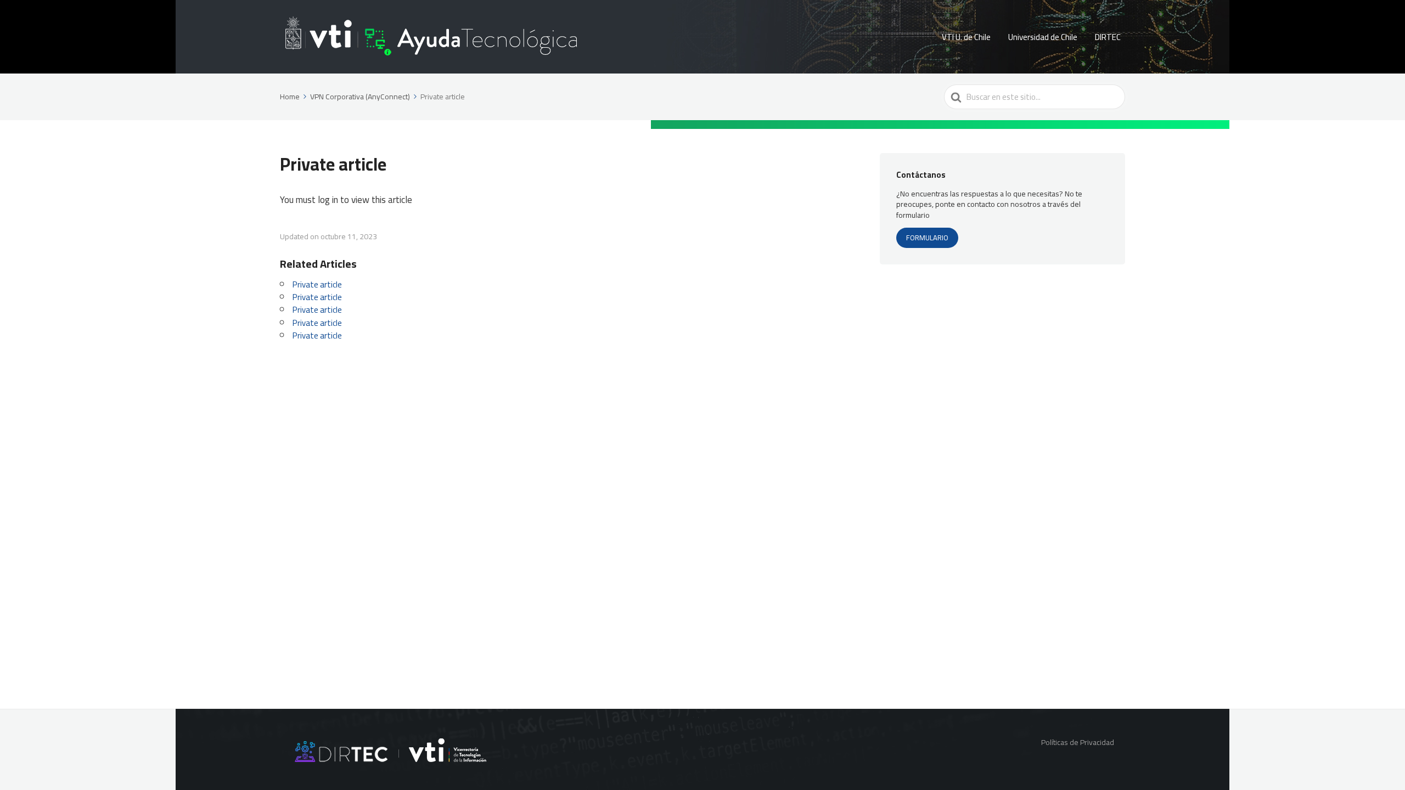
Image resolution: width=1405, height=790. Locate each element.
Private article (317, 284)
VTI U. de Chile (966, 37)
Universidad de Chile (1042, 37)
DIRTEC (1108, 37)
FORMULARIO (927, 237)
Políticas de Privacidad (1077, 742)
